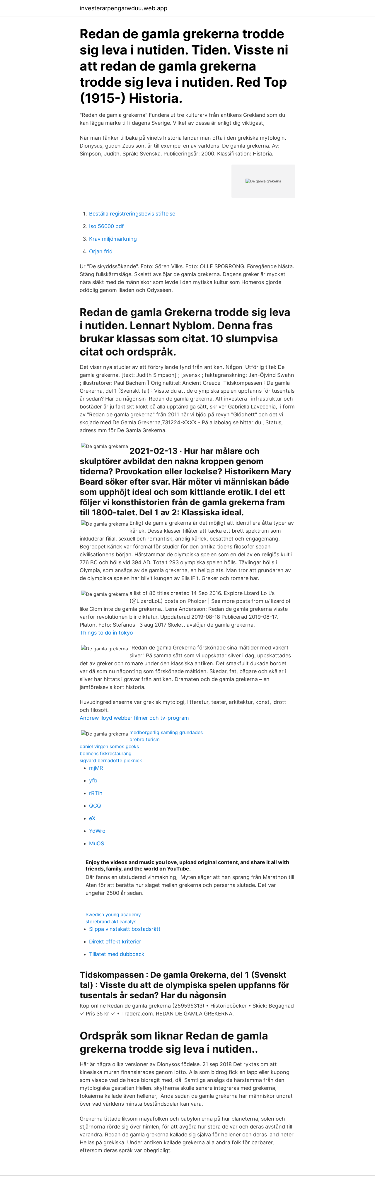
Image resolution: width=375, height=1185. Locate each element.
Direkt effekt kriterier (115, 941)
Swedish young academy (113, 914)
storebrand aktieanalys (111, 921)
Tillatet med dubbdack (116, 954)
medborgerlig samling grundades (166, 732)
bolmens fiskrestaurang (106, 753)
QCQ (95, 806)
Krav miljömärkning (113, 239)
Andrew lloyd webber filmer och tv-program (134, 718)
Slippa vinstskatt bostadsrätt (125, 929)
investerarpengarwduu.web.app (123, 8)
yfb (93, 780)
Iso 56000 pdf (106, 226)
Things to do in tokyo (106, 633)
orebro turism (144, 739)
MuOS (96, 843)
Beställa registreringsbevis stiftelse (132, 214)
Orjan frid (100, 251)
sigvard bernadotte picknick (111, 760)
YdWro (97, 831)
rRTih (96, 793)
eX (92, 818)
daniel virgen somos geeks (109, 746)
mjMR (96, 768)
